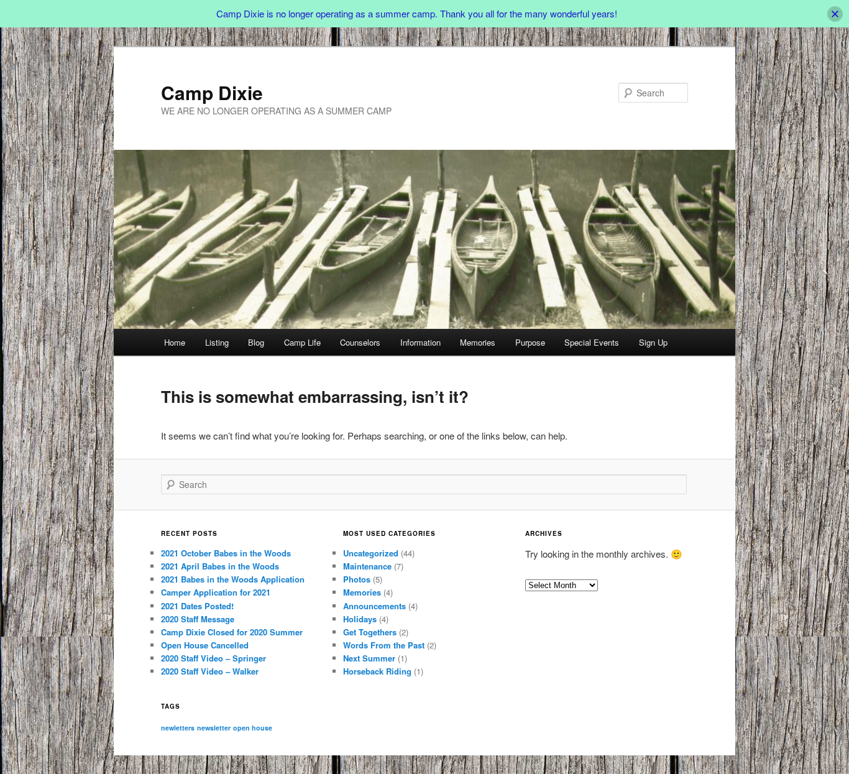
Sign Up (653, 342)
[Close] (835, 14)
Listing (217, 342)
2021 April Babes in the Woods (220, 566)
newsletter (214, 727)
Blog (256, 342)
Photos (356, 579)
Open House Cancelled (205, 645)
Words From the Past (383, 645)
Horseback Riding (377, 671)
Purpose (530, 342)
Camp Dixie (212, 92)
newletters (178, 727)
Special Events (591, 342)
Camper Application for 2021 (215, 592)
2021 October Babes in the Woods (226, 553)
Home (174, 342)
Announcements (374, 606)
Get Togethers (370, 632)
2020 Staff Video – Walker (210, 671)
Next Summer (369, 658)
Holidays (360, 619)
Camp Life (302, 342)
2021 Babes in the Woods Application (233, 579)
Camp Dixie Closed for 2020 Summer (232, 632)
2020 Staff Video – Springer (213, 658)
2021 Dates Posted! (197, 606)
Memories (477, 342)
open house (252, 727)
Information (420, 342)
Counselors (360, 342)
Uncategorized (370, 553)
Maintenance (367, 566)
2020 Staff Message (197, 619)
